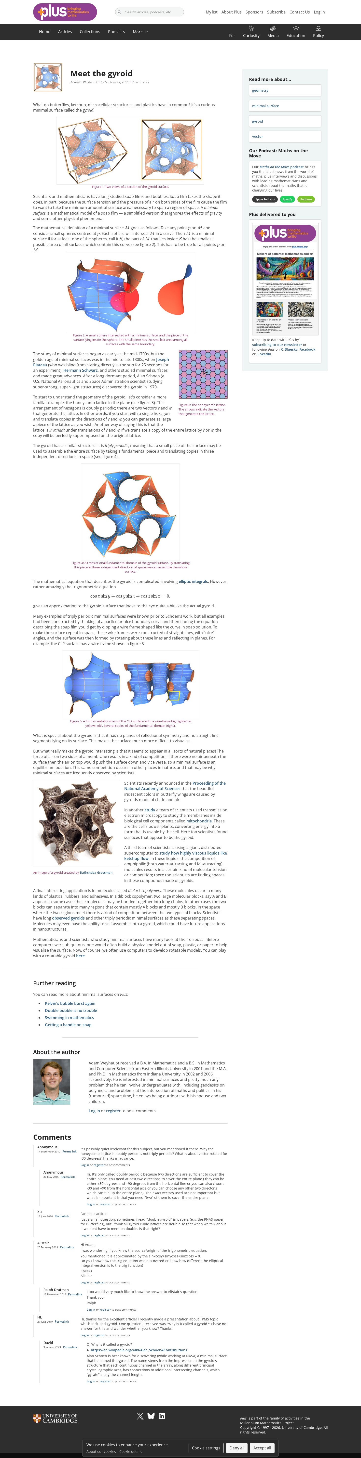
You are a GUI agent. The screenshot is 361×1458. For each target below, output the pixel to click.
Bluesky (291, 349)
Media (273, 35)
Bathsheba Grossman (96, 872)
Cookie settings (206, 1448)
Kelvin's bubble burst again (70, 1003)
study (150, 810)
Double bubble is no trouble (71, 1010)
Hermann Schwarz (80, 370)
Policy (318, 35)
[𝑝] (189, 227)
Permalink (69, 1151)
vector (257, 136)
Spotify (287, 199)
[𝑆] (120, 238)
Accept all (262, 1448)
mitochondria (199, 821)
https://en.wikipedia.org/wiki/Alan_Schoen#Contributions (139, 1350)
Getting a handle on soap (68, 1024)
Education (296, 35)
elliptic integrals (193, 581)
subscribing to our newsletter (277, 344)
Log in (94, 1110)
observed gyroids (68, 918)
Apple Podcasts (265, 199)
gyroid (257, 121)
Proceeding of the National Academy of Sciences (175, 785)
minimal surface (265, 105)
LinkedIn (264, 354)
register (113, 1110)
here (80, 956)
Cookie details (130, 1451)
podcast (282, 167)
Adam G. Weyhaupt (83, 82)
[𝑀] (127, 227)
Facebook (307, 349)
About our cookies (101, 1451)
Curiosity (251, 35)
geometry (260, 90)
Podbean (306, 199)
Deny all (237, 1448)
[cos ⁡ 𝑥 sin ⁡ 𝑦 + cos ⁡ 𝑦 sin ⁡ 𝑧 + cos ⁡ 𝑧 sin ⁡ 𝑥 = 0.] (130, 596)
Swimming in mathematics (69, 1017)
